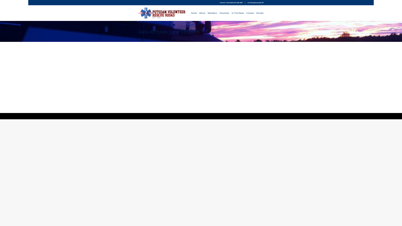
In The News (146, 56)
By (158, 56)
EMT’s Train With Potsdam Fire (157, 70)
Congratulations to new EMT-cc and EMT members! (168, 52)
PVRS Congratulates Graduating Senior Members (167, 88)
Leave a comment (186, 56)
